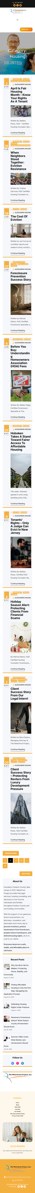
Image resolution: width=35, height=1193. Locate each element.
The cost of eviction (19, 218)
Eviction (26, 142)
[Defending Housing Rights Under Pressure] (7, 1006)
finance (26, 592)
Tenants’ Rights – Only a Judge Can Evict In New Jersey (20, 526)
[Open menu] (17, 20)
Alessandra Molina (23, 84)
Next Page (26, 874)
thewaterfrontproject (20, 81)
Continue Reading (18, 133)
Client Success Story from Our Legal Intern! (21, 693)
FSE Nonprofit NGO (12, 1184)
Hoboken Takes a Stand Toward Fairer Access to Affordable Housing (21, 441)
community (17, 79)
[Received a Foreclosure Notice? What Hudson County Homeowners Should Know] (7, 1019)
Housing (26, 79)
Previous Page (11, 853)
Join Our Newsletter (17, 1146)
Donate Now (25, 29)
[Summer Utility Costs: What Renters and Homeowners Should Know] (7, 1038)
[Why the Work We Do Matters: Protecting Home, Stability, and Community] (7, 967)
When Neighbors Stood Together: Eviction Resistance (18, 161)
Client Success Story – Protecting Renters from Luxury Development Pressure (21, 779)
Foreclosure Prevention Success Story (21, 276)
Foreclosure (23, 264)
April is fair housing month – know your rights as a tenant (20, 95)
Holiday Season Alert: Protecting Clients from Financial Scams (20, 610)
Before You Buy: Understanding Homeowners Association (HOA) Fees (20, 356)
